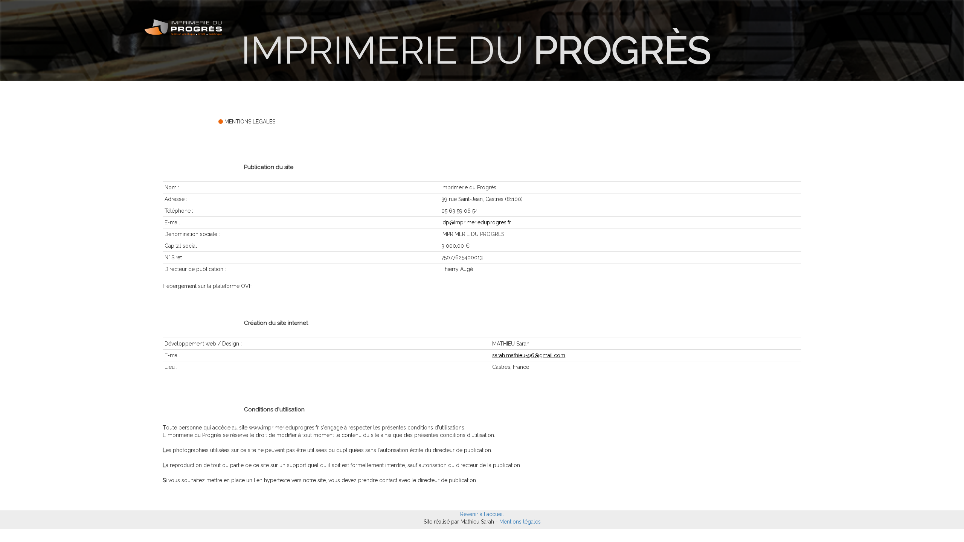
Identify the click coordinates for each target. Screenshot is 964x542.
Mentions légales (520, 522)
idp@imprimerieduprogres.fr (476, 222)
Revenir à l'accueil (482, 514)
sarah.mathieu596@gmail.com (528, 355)
